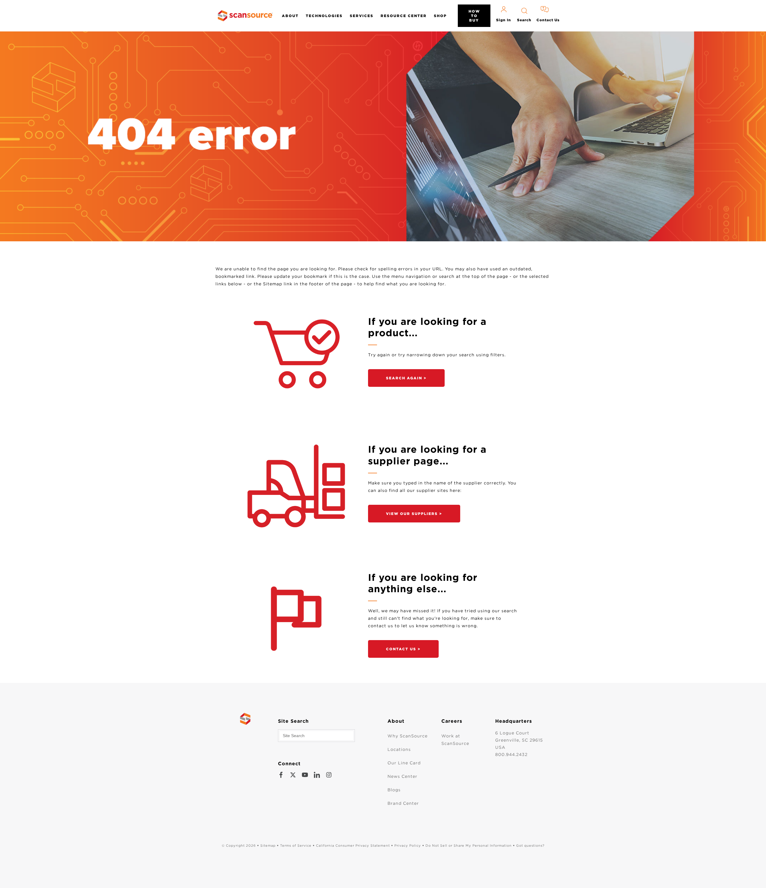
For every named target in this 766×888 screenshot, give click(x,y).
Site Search (293, 721)
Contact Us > (403, 649)
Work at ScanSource (455, 740)
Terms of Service (295, 845)
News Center (402, 776)
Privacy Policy (407, 845)
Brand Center (403, 803)
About (290, 15)
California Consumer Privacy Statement (353, 845)
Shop (440, 15)
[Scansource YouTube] (305, 775)
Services (361, 15)
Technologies (324, 15)
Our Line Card (404, 762)
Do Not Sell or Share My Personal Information (468, 845)
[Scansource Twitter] (293, 775)
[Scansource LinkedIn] (317, 775)
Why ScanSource (407, 736)
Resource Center (404, 15)
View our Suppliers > (414, 513)
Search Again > (406, 378)
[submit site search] (349, 736)
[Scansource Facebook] (281, 775)
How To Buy (474, 15)
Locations (399, 749)
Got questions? (530, 845)
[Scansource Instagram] (329, 775)
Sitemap (268, 845)
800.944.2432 (511, 754)
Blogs (394, 789)
